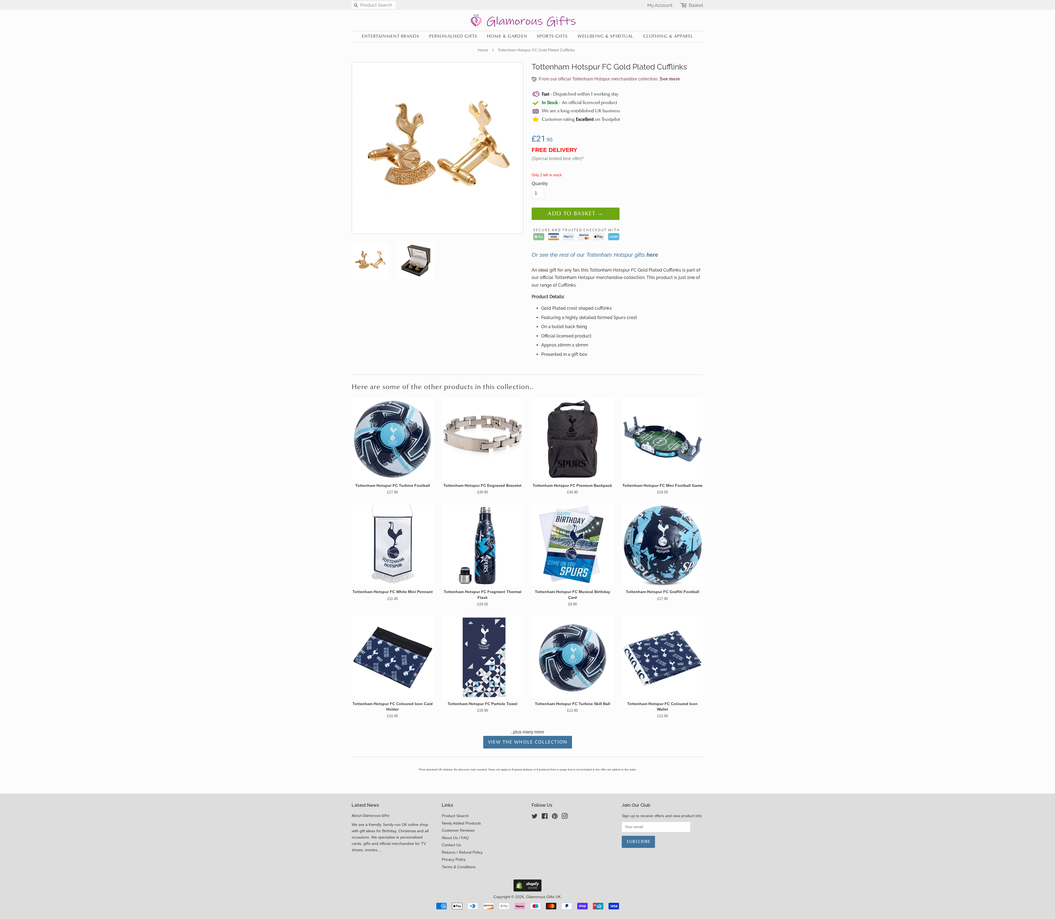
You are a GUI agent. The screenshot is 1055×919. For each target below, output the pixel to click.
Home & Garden (507, 36)
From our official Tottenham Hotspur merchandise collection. (609, 79)
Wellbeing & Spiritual (606, 36)
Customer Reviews (458, 830)
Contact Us (451, 845)
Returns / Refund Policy (462, 852)
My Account (660, 5)
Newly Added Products (461, 823)
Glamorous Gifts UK (543, 897)
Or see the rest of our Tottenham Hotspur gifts (595, 255)
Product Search (455, 816)
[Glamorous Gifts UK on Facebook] (545, 817)
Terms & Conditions (459, 867)
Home (483, 50)
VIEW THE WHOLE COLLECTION (527, 742)
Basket (696, 5)
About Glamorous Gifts (370, 815)
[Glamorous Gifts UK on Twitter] (535, 817)
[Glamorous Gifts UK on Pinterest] (555, 817)
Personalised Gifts (453, 36)
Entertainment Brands (390, 36)
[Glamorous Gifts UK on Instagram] (565, 817)
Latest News (365, 805)
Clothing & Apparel (668, 36)
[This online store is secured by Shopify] (527, 890)
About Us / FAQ (455, 838)
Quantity (540, 183)
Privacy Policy (454, 859)
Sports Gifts (552, 36)
